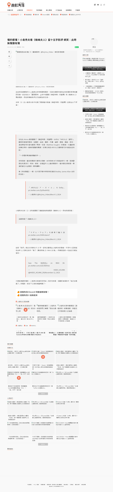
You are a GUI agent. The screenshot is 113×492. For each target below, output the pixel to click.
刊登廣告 (29, 484)
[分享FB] (9, 52)
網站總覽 (83, 484)
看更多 (43, 393)
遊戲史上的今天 (75, 15)
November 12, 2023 (52, 272)
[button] (104, 5)
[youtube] (98, 5)
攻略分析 (10, 10)
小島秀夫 (19, 325)
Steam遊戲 (46, 15)
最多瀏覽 (85, 96)
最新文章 (85, 55)
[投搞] (95, 5)
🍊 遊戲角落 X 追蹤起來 (27, 295)
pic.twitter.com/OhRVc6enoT (39, 235)
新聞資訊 (30, 10)
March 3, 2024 (56, 194)
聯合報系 (66, 484)
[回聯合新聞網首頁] (9, 5)
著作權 (54, 484)
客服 (38, 484)
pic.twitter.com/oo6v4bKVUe (39, 266)
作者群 (77, 10)
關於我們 (77, 484)
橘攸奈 (37, 15)
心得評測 (20, 10)
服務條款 (49, 484)
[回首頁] (16, 5)
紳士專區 (49, 10)
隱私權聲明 (59, 484)
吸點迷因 (55, 15)
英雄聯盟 (29, 15)
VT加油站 (59, 10)
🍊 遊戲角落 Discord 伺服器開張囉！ (33, 292)
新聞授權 (43, 484)
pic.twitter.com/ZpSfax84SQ (38, 190)
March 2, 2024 (56, 239)
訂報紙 (71, 484)
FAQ (35, 484)
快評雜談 (39, 10)
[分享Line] (9, 56)
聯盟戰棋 (64, 15)
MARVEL (33, 325)
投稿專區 (69, 10)
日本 (26, 325)
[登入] (101, 5)
